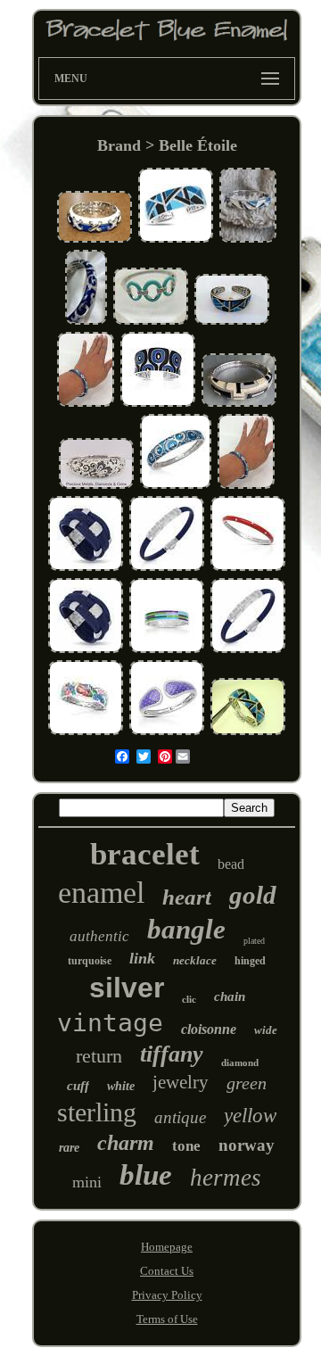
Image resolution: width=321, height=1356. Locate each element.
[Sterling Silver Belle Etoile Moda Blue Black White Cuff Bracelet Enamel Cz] (158, 404)
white (121, 1086)
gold (252, 895)
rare (69, 1147)
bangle (186, 929)
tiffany (171, 1054)
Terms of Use (167, 1319)
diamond (240, 1062)
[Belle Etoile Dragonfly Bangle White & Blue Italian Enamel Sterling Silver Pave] (85, 733)
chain (229, 996)
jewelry (180, 1082)
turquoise (89, 961)
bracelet (145, 854)
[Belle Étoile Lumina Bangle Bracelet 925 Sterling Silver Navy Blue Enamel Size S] (248, 240)
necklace (195, 960)
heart (186, 897)
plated (254, 941)
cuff (78, 1086)
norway (246, 1145)
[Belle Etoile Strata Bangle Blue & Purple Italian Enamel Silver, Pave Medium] (167, 650)
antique (180, 1117)
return (99, 1056)
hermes (225, 1177)
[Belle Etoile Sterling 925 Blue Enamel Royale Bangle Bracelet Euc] (86, 322)
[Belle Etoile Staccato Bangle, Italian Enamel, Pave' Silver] (248, 568)
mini (87, 1182)
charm (125, 1142)
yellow (250, 1115)
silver (126, 988)
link (142, 958)
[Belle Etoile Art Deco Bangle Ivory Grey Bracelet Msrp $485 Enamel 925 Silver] (239, 404)
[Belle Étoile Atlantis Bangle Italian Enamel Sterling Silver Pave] (175, 486)
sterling (96, 1112)
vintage (110, 1023)
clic (189, 999)
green (246, 1083)
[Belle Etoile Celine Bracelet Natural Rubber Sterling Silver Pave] (167, 568)
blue (145, 1175)
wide (265, 1030)
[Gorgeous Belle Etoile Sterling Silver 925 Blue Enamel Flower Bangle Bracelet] (85, 404)
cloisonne (208, 1029)
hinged (250, 961)
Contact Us (166, 1270)
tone (186, 1145)
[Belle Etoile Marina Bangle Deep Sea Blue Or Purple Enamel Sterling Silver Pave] (167, 733)
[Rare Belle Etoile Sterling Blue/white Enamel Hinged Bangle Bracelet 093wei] (94, 240)
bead (231, 864)
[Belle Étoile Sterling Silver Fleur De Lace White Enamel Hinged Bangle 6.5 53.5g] (96, 486)
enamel (101, 892)
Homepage (167, 1246)
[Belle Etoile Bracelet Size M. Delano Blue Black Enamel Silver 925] (232, 322)
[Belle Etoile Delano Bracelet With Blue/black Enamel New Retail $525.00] (248, 733)
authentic (99, 936)
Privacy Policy (167, 1295)
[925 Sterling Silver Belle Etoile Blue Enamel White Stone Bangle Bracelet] (150, 322)
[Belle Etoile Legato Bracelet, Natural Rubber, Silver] (85, 568)
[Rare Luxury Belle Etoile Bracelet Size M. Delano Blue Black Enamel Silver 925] (175, 240)
